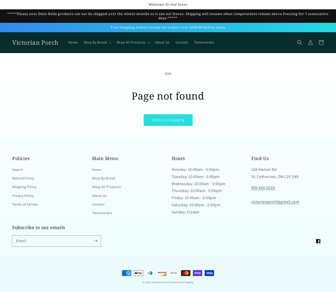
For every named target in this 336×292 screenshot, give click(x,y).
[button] (299, 42)
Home (96, 169)
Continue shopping (168, 119)
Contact (98, 204)
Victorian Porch (160, 282)
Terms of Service (25, 204)
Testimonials (102, 213)
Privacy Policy (23, 195)
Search (17, 169)
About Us (99, 195)
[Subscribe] (95, 240)
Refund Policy (23, 178)
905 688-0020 (263, 187)
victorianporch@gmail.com (275, 201)
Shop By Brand (103, 178)
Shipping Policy (24, 187)
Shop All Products (106, 187)
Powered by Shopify (182, 282)
